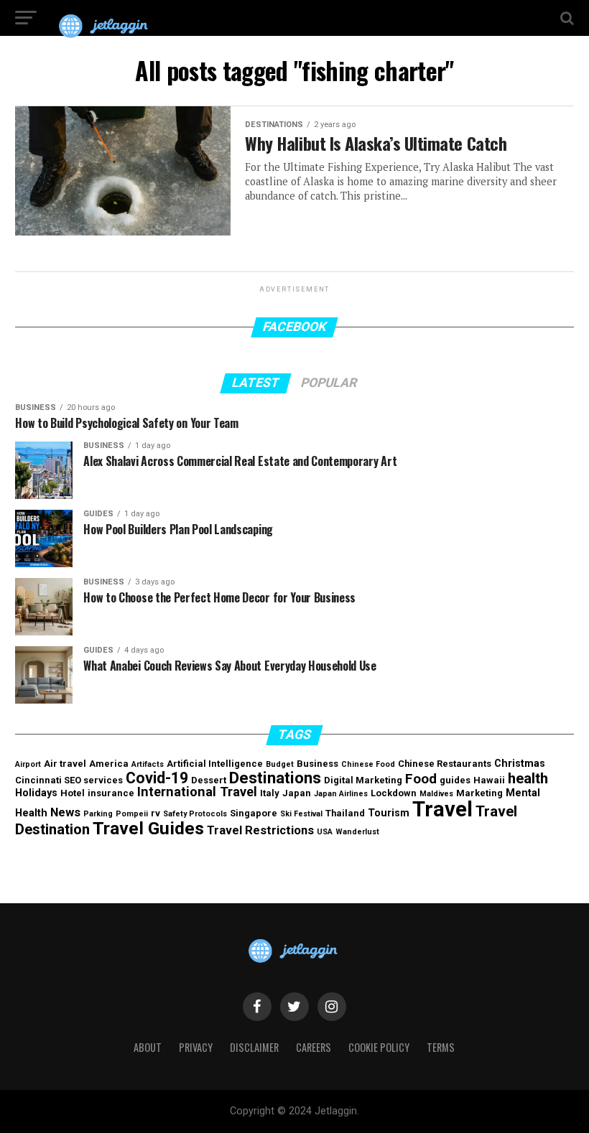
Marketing (479, 793)
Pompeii (132, 814)
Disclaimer (254, 1047)
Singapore (253, 813)
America (109, 763)
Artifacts (147, 764)
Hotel (72, 793)
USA (325, 831)
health (528, 778)
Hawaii (489, 780)
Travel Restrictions (260, 830)
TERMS (441, 1047)
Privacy (196, 1047)
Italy (269, 793)
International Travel (197, 791)
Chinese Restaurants (444, 763)
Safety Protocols (195, 814)
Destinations (275, 777)
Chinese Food (368, 764)
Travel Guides (148, 828)
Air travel (65, 763)
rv (155, 813)
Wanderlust (357, 831)
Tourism (388, 813)
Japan (296, 793)
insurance (111, 793)
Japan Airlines (341, 793)
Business (317, 763)
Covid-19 (157, 778)
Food (421, 779)
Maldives (436, 793)
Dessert (208, 780)
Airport (28, 764)
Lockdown (394, 793)
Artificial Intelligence (215, 763)
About (148, 1047)
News (65, 812)
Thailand (345, 813)
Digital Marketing (363, 780)
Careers (313, 1047)
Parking (98, 814)
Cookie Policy (378, 1047)
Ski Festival (301, 814)
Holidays (36, 793)
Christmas (519, 763)
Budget (280, 764)
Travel (442, 809)
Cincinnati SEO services (69, 780)
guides (455, 780)
